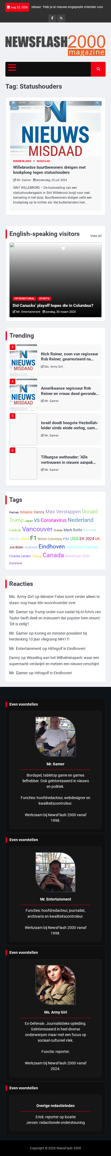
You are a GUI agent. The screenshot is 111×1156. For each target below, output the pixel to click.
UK (97, 539)
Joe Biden (16, 547)
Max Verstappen (63, 511)
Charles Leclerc (20, 556)
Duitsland (15, 563)
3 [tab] (71, 248)
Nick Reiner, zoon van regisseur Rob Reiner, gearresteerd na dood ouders (69, 359)
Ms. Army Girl (53, 366)
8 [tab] (90, 248)
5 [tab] (79, 248)
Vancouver (37, 529)
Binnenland (22, 161)
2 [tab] (68, 248)
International (24, 298)
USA (74, 538)
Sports (44, 298)
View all (96, 236)
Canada (53, 555)
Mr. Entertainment (28, 312)
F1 (33, 538)
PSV (66, 539)
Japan (29, 521)
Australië (31, 547)
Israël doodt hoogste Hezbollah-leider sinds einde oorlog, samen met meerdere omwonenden (70, 428)
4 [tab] (75, 248)
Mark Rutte (73, 530)
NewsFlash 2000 (77, 556)
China (24, 539)
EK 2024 (86, 538)
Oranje (58, 530)
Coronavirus (54, 520)
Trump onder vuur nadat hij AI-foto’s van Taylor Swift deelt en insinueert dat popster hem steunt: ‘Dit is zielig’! (55, 618)
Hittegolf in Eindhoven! (67, 648)
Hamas (14, 512)
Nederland (80, 520)
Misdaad (43, 161)
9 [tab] (94, 248)
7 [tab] (87, 248)
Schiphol (26, 512)
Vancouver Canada (82, 547)
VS (37, 520)
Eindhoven (52, 546)
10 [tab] (98, 248)
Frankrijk (15, 530)
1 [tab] (63, 248)
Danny (39, 512)
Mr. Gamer (24, 180)
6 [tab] (83, 248)
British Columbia (50, 539)
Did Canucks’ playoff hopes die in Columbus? (53, 305)
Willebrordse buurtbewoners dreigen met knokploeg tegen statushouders (49, 170)
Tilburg (36, 556)
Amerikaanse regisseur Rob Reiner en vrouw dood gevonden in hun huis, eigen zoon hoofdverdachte (69, 396)
